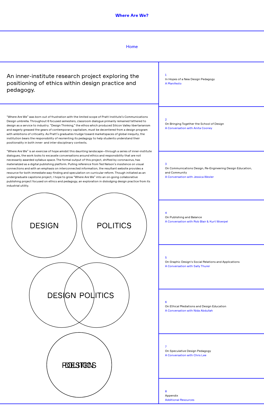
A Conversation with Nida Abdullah (189, 310)
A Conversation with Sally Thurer (187, 266)
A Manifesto (173, 83)
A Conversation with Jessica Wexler (189, 177)
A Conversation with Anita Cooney (188, 128)
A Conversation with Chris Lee (185, 355)
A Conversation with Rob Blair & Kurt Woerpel (196, 221)
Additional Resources (179, 400)
